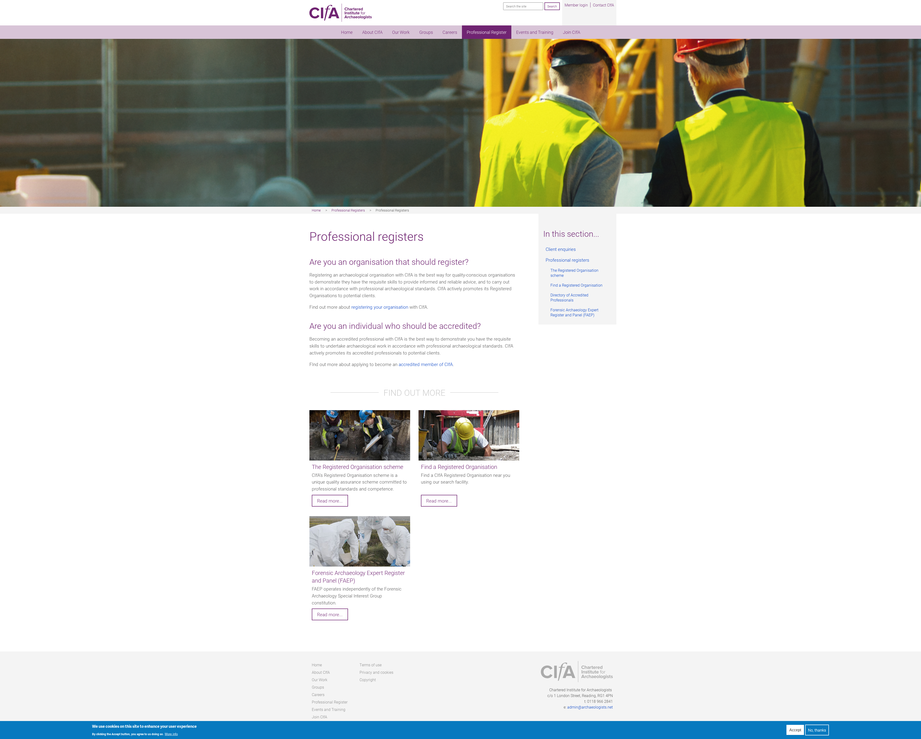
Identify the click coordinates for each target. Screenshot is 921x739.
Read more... (330, 501)
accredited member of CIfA (426, 364)
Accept (795, 730)
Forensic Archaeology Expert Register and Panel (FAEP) (574, 312)
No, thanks (817, 730)
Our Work (401, 32)
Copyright (368, 679)
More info (171, 734)
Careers (450, 32)
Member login (576, 4)
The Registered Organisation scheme (574, 273)
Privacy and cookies (376, 672)
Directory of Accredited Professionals (569, 297)
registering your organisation (379, 307)
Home (347, 32)
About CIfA (372, 32)
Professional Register (487, 32)
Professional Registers (348, 210)
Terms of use (371, 664)
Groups (426, 32)
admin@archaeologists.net (590, 706)
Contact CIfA (603, 4)
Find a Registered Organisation (576, 285)
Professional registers (567, 260)
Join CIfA (571, 32)
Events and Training (534, 32)
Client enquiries (561, 249)
